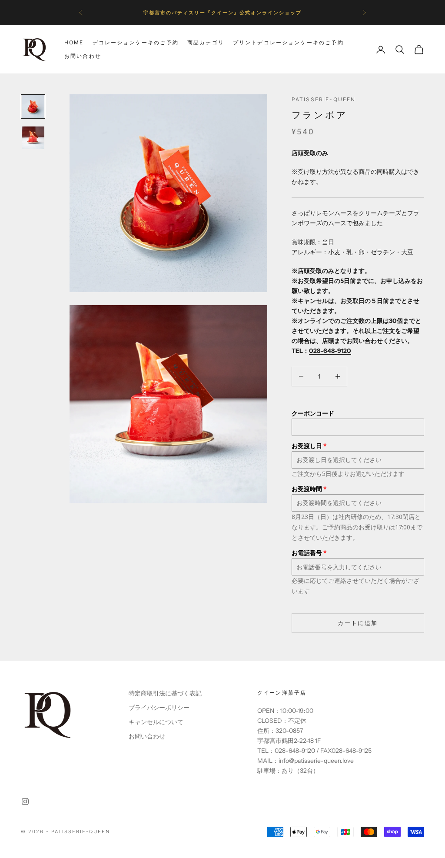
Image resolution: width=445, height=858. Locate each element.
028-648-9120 (330, 351)
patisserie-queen (324, 99)
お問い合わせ (82, 56)
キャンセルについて (156, 722)
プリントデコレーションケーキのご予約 (288, 42)
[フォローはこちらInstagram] (25, 801)
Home (74, 42)
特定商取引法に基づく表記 (165, 693)
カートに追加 (358, 622)
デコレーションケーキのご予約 (136, 42)
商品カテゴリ (205, 42)
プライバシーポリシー (159, 708)
